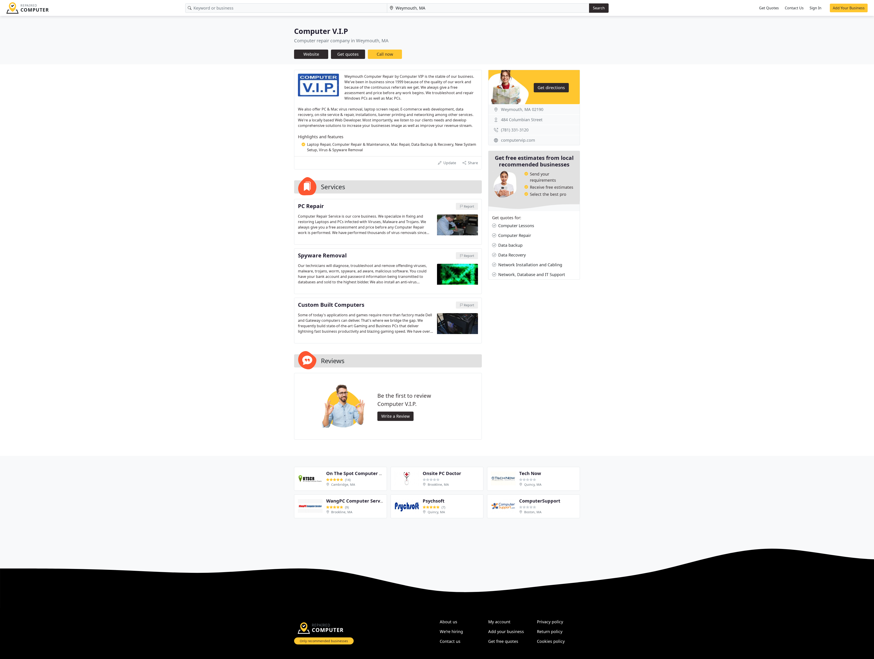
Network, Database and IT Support (531, 274)
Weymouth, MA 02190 (522, 109)
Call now (385, 54)
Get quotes (348, 54)
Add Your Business (849, 7)
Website (311, 54)
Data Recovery (511, 255)
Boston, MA (532, 512)
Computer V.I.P (321, 31)
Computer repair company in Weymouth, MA (341, 41)
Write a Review (395, 416)
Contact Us (794, 7)
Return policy (549, 631)
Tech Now (530, 473)
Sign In (815, 7)
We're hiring (451, 631)
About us (448, 621)
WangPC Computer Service (356, 501)
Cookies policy (551, 641)
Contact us (450, 641)
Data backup (510, 245)
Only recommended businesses (324, 641)
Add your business (506, 631)
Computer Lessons (515, 225)
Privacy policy (550, 621)
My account (499, 621)
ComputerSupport (539, 501)
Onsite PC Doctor (442, 473)
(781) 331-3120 (514, 130)
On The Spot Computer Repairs (361, 473)
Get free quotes (503, 641)
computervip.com (518, 140)
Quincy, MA (532, 484)
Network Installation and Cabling (529, 264)
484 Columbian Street (522, 119)
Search (599, 7)
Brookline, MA (438, 484)
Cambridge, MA (343, 484)
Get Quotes (769, 7)
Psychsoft (434, 501)
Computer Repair (514, 235)
